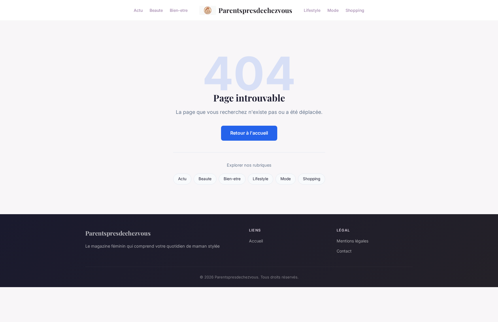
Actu (138, 10)
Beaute (156, 10)
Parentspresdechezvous (255, 10)
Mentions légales (352, 240)
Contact (344, 250)
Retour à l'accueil (249, 133)
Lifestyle (312, 10)
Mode (333, 10)
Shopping (355, 10)
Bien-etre (179, 10)
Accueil (256, 240)
